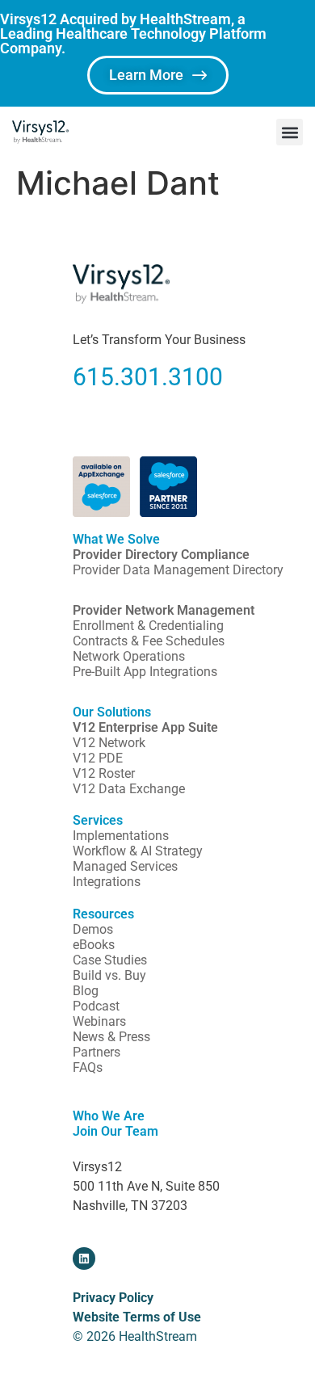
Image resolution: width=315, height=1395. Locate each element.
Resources (103, 914)
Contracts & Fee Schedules (149, 641)
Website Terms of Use (137, 1317)
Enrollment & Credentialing (148, 625)
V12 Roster (104, 773)
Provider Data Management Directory (178, 570)
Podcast (96, 1006)
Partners (96, 1052)
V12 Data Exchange (129, 788)
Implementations (121, 835)
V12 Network (109, 742)
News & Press (111, 1036)
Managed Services (125, 866)
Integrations (107, 881)
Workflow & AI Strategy (138, 851)
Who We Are (109, 1116)
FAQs (88, 1067)
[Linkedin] (84, 1258)
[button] (289, 132)
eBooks (94, 944)
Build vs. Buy (109, 975)
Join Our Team (115, 1131)
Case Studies (110, 960)
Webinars (99, 1021)
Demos (93, 929)
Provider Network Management (163, 610)
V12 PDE (98, 758)
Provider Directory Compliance (161, 554)
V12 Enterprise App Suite (145, 727)
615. (96, 377)
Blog (86, 990)
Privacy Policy (113, 1297)
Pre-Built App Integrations (145, 671)
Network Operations (129, 656)
